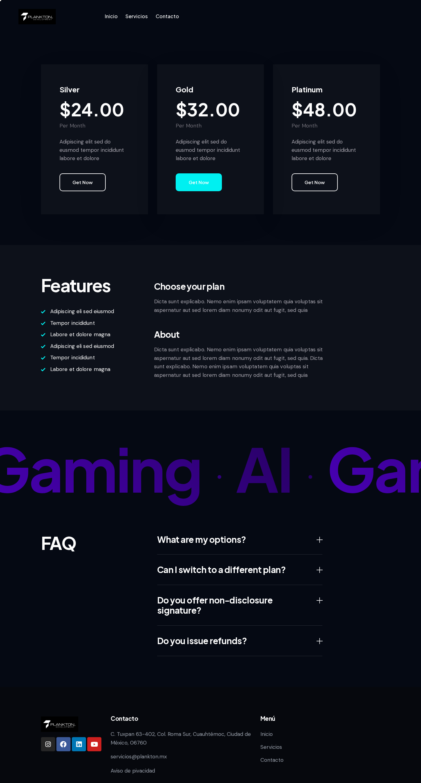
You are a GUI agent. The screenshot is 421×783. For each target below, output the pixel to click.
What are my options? (201, 539)
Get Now (82, 182)
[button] (240, 539)
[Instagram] (48, 744)
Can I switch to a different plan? (221, 569)
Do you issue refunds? (202, 641)
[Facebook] (63, 744)
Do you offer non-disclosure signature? (215, 605)
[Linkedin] (79, 744)
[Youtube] (94, 744)
